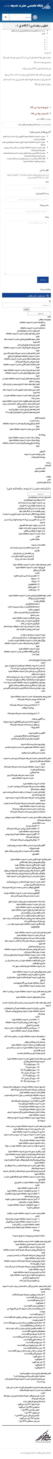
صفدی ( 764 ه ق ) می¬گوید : (29, 1418)
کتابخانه (48, 465)
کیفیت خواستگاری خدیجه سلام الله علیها (30, 865)
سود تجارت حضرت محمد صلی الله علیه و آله (28, 809)
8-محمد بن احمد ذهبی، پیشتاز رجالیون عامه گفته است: (24, 1317)
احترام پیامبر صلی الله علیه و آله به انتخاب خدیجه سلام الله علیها (25, 942)
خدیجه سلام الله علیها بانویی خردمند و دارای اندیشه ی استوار (25, 748)
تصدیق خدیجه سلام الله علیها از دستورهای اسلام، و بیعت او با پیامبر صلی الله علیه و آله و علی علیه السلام (24, 1088)
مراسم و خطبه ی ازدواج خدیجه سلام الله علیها (28, 910)
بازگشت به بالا (45, 289)
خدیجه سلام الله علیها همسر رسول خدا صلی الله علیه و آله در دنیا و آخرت (25, 1096)
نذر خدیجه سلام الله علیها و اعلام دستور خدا (28, 966)
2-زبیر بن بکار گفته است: (35, 1297)
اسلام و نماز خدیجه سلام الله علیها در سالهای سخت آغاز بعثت (24, 1037)
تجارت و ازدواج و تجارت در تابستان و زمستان (28, 637)
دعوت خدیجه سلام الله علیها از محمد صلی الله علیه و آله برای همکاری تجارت (24, 768)
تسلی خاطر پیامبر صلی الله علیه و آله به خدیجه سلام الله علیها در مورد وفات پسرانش (24, 950)
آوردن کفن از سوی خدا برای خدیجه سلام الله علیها (26, 1151)
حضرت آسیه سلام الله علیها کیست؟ (32, 1103)
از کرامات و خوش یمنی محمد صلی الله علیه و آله (27, 812)
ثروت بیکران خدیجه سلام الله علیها (32, 986)
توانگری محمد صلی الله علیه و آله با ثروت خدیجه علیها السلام (25, 799)
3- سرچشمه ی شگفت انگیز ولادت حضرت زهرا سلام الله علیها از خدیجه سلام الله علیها (21, 1029)
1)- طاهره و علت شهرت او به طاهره (26, 576)
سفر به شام (35, 615)
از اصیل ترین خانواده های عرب (22, 556)
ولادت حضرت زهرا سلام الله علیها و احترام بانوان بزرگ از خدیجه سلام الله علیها (24, 956)
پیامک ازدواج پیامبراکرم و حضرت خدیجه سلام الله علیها (21, 444)
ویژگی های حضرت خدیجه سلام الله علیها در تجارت (26, 640)
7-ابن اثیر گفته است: (37, 1314)
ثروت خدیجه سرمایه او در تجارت (33, 635)
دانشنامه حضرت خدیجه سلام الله (32, 328)
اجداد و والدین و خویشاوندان (34, 500)
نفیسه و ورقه (34, 848)
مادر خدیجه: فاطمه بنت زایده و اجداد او (24, 548)
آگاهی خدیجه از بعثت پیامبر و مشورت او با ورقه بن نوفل (24, 870)
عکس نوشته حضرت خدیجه (34, 454)
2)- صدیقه (35, 578)
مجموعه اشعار (40, 418)
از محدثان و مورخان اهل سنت (29, 124)
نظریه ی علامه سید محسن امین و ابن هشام (29, 938)
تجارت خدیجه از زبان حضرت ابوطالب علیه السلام (21, 626)
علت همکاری (34, 772)
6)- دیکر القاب (33, 590)
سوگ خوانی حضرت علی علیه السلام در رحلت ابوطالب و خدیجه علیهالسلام (25, 1166)
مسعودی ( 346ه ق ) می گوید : (28, 1407)
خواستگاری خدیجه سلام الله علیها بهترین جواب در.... (25, 924)
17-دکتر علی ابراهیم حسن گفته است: (31, 1345)
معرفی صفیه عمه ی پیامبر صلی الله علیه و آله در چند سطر (24, 918)
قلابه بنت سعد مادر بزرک (24, 559)
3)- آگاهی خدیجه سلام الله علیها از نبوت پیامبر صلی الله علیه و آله (22, 835)
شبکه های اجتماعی (44, 482)
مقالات (48, 477)
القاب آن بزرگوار (39, 570)
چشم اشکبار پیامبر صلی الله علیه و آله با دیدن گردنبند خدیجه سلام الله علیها (25, 1267)
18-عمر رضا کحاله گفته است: (34, 1348)
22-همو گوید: (39, 1359)
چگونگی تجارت (39, 601)
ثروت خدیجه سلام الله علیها (29, 649)
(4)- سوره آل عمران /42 (30, 1073)
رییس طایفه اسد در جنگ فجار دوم (32, 511)
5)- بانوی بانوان (33, 587)
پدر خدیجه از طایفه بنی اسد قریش (32, 505)
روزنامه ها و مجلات (38, 457)
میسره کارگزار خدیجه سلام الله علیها (25, 618)
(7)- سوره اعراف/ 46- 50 (29, 1081)
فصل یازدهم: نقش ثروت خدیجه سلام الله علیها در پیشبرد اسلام (21, 379)
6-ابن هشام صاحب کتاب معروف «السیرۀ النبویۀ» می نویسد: (26, 1310)
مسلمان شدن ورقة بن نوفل (35, 1042)
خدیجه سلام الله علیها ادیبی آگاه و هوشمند (29, 983)
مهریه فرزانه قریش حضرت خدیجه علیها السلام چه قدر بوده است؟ (25, 1380)
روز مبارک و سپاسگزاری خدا (34, 921)
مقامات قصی (34, 539)
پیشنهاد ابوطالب (28, 708)
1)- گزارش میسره (32, 826)
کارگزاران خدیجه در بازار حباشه (27, 621)
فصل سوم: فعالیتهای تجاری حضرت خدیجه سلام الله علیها (22, 340)
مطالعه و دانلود (39, 471)
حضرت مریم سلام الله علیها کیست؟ (32, 1106)
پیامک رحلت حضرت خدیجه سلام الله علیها (24, 437)
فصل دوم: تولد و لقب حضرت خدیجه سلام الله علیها (23, 334)
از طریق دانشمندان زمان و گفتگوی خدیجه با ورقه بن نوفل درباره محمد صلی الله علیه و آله (21, 723)
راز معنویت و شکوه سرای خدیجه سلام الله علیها (27, 1275)
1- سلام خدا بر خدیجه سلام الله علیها (25, 1019)
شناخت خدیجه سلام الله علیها (34, 783)
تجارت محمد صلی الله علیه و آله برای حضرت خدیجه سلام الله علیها (20, 776)
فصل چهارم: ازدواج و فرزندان (29, 345)
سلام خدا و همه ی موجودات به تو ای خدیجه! (28, 1236)
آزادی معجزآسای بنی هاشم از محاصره (31, 1053)
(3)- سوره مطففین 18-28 (29, 1070)
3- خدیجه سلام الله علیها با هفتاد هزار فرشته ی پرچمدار (21, 1228)
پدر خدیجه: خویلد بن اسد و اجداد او (31, 503)
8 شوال (42, 451)
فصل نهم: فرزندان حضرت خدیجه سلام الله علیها (22, 370)
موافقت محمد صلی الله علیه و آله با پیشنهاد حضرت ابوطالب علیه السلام (26, 787)
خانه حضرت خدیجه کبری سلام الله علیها (30, 1244)
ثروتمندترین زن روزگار (36, 598)
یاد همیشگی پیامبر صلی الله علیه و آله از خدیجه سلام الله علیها (24, 1251)
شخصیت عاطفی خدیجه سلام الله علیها (31, 974)
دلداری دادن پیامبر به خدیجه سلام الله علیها (28, 1132)
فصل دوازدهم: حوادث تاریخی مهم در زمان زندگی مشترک (21, 385)
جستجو (26, 309)
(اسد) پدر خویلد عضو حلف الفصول (32, 525)
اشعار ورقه (35, 727)
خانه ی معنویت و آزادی (31, 1278)
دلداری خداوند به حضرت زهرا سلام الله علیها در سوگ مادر (25, 1147)
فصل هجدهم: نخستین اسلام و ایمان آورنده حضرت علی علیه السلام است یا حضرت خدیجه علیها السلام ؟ (28, 1388)
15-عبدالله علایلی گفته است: (34, 1339)
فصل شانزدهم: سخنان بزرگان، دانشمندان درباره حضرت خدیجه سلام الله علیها (21, 405)
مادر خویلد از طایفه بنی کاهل (34, 531)
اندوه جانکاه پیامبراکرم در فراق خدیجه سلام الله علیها (25, 1154)
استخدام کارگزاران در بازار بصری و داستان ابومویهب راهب (23, 608)
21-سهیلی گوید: (39, 1356)
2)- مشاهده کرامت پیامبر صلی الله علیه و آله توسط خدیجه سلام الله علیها (23, 829)
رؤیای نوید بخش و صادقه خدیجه (33, 744)
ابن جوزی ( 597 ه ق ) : (31, 1412)
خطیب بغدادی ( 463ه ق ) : (30, 1410)
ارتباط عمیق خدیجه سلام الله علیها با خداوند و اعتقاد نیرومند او (26, 1119)
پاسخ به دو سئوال (38, 674)
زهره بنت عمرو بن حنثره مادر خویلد (32, 528)
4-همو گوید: (40, 1303)
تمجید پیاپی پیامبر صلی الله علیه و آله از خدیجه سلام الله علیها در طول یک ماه (24, 1262)
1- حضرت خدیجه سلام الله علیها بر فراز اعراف (22, 1219)
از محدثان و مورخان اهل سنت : (33, 1401)
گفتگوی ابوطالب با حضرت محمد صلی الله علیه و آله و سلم (20, 888)
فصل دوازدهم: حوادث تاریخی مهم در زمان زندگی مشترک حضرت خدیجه (26, 1004)
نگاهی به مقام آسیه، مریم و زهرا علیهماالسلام (28, 1101)
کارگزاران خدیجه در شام (30, 623)
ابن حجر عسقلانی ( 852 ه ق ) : (28, 1421)
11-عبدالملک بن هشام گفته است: (32, 1325)
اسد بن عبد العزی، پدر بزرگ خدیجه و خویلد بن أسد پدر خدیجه (24, 520)
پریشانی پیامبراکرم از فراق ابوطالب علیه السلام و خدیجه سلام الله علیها (24, 1161)
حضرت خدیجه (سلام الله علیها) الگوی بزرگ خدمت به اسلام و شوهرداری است (24, 138)
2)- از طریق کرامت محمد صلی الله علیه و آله (23, 713)
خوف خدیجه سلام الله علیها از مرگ (32, 1140)
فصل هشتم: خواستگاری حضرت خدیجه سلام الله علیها (21, 365)
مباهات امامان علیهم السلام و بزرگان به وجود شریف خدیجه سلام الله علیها (26, 1113)
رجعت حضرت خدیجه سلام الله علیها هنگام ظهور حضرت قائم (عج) (24, 1178)
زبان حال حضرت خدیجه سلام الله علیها (30, 904)
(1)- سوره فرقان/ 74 (31, 1064)
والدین (36, 550)
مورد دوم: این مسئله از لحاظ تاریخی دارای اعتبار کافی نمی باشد (24, 689)
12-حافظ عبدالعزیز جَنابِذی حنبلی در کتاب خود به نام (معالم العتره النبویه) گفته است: (25, 1329)
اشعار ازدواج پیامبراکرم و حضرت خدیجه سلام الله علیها (21, 424)
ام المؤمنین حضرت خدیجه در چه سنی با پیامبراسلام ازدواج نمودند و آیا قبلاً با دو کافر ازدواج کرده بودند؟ (25, 678)
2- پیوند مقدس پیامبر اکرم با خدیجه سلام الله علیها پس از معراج (22, 1023)
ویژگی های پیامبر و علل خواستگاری (32, 862)
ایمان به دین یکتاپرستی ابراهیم (33, 753)
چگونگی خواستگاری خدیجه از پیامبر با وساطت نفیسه (25, 873)
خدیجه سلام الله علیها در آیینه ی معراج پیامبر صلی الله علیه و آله (25, 1012)
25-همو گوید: (39, 1367)
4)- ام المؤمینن (33, 584)
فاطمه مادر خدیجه (38, 545)
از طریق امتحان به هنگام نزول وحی (26, 736)
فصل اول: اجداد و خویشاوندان (28, 331)
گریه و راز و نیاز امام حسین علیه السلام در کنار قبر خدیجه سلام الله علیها (24, 1172)
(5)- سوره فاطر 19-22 (31, 1075)
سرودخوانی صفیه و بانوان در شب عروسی (29, 915)
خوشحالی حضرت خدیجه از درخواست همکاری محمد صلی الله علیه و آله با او (24, 793)
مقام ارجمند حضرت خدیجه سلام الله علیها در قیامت (26, 1213)
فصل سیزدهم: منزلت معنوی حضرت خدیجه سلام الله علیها (21, 391)
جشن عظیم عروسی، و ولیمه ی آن (33, 913)
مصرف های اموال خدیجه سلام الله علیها (30, 997)
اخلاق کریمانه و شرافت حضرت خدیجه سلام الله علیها (21, 644)
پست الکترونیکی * (42, 193)
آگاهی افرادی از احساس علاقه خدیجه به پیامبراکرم (26, 845)
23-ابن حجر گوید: (38, 1362)
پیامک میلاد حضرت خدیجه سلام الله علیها (24, 440)
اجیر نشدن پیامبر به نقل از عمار (27, 629)
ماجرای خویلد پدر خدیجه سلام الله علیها (30, 907)
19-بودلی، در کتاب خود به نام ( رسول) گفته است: (26, 1351)
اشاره (37, 573)
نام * (47, 182)
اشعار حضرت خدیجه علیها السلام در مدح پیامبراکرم (26, 882)
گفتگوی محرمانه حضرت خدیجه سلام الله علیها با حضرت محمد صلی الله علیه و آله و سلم (21, 894)
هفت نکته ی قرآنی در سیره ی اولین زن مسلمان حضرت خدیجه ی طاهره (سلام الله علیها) (26, 160)
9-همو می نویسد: (38, 1320)
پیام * (47, 217)
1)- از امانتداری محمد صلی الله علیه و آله (24, 705)
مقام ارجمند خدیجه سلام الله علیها (32, 1092)
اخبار (49, 479)
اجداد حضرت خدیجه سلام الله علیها (32, 533)
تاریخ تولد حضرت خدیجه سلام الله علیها (30, 567)
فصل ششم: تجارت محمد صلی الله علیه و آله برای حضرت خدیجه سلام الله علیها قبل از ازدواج (22, 354)
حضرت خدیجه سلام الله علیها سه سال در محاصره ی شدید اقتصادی (26, 1048)
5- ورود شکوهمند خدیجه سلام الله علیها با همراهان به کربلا (23, 1206)
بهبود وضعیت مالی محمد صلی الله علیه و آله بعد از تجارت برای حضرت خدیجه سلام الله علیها (24, 804)
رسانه (48, 463)
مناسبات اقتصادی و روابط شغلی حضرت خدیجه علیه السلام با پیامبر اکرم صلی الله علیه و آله (24, 154)
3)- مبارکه (35, 581)
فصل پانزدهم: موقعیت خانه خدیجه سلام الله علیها (21, 401)
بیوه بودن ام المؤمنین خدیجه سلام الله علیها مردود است (24, 682)
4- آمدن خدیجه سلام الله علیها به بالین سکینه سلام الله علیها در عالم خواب (22, 1200)
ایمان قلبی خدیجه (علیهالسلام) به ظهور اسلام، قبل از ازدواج (26, 978)
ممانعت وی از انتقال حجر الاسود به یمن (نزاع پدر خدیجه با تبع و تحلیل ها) (24, 515)
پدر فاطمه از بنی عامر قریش (23, 553)
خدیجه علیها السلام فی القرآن (34, 1061)
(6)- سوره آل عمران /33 (30, 1078)
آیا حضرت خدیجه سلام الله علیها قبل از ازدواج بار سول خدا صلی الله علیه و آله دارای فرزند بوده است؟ (25, 666)
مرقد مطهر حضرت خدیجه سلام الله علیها (30, 1157)
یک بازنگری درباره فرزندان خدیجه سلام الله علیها (26, 671)
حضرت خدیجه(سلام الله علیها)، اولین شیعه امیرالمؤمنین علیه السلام (23, 143)
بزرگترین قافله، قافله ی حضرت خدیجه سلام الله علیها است (21, 652)
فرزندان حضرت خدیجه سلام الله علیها (31, 935)
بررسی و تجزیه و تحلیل (36, 946)
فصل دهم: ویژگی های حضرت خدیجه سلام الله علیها (22, 374)
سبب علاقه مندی (38, 823)
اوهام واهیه (35, 927)
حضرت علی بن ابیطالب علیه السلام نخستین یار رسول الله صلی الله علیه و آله (24, 1397)
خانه (49, 317)
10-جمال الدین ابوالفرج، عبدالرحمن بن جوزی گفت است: (24, 1323)
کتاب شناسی (40, 468)
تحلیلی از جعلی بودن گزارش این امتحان (25, 738)
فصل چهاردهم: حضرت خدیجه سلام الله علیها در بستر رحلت (22, 396)
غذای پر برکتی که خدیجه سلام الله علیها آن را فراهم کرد (24, 1008)
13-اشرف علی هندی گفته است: (33, 1334)
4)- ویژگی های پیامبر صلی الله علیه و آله (24, 840)
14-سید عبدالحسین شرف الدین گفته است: (28, 1337)
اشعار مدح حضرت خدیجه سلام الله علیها (25, 429)
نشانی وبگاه (44, 205)
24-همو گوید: (39, 1365)
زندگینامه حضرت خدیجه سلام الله (32, 322)
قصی (37, 536)
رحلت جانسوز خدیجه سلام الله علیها (32, 1143)
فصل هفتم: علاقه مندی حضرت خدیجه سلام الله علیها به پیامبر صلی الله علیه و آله (22, 360)
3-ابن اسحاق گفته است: (36, 1300)
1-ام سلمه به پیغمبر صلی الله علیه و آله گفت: (28, 1294)
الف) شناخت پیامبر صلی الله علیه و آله (31, 699)
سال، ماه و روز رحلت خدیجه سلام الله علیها (29, 1129)
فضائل (42, 325)
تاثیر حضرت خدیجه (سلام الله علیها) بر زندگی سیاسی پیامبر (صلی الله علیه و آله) (24, 149)
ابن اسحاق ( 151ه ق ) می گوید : (28, 1404)
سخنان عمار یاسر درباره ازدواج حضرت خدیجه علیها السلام (26, 877)
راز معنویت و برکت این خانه (29, 1280)
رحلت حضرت (35, 420)
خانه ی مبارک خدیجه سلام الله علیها (32, 1247)
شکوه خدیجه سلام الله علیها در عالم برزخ (29, 1182)
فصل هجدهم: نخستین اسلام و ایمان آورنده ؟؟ (23, 412)
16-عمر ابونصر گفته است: (35, 1342)
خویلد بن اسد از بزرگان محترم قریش (31, 508)
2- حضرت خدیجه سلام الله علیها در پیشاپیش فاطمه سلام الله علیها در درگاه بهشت (22, 1223)
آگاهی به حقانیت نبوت (37, 733)
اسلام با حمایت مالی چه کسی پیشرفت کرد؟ (29, 1376)
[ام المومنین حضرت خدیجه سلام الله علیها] (39, 1436)
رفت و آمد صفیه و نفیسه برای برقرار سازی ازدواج (26, 901)
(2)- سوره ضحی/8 (32, 1067)
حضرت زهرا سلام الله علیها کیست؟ (32, 1109)
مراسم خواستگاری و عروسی (34, 884)
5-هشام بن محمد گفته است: (34, 1306)
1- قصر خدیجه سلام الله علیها (28, 1188)
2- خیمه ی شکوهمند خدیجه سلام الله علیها (23, 1191)
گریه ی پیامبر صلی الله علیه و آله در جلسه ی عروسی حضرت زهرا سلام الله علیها (26, 1256)
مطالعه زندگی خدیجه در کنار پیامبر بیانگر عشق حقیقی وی (22, 852)
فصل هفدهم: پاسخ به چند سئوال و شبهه (24, 409)
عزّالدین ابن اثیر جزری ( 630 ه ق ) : (26, 1415)
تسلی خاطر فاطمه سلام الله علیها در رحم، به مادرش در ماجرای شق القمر (25, 961)
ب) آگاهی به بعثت (38, 719)
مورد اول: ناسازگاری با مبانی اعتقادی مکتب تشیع (27, 685)
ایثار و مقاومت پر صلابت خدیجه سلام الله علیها (28, 1045)
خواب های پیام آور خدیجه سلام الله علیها (30, 868)
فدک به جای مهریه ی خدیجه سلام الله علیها (29, 1272)
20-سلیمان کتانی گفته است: (34, 1353)
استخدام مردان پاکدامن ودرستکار (26, 612)
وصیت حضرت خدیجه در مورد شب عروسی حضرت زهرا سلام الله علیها (24, 1135)
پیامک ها (42, 435)
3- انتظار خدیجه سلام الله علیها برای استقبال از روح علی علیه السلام (22, 1194)
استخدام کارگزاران (32, 604)
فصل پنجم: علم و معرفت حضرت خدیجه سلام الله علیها (21, 349)
